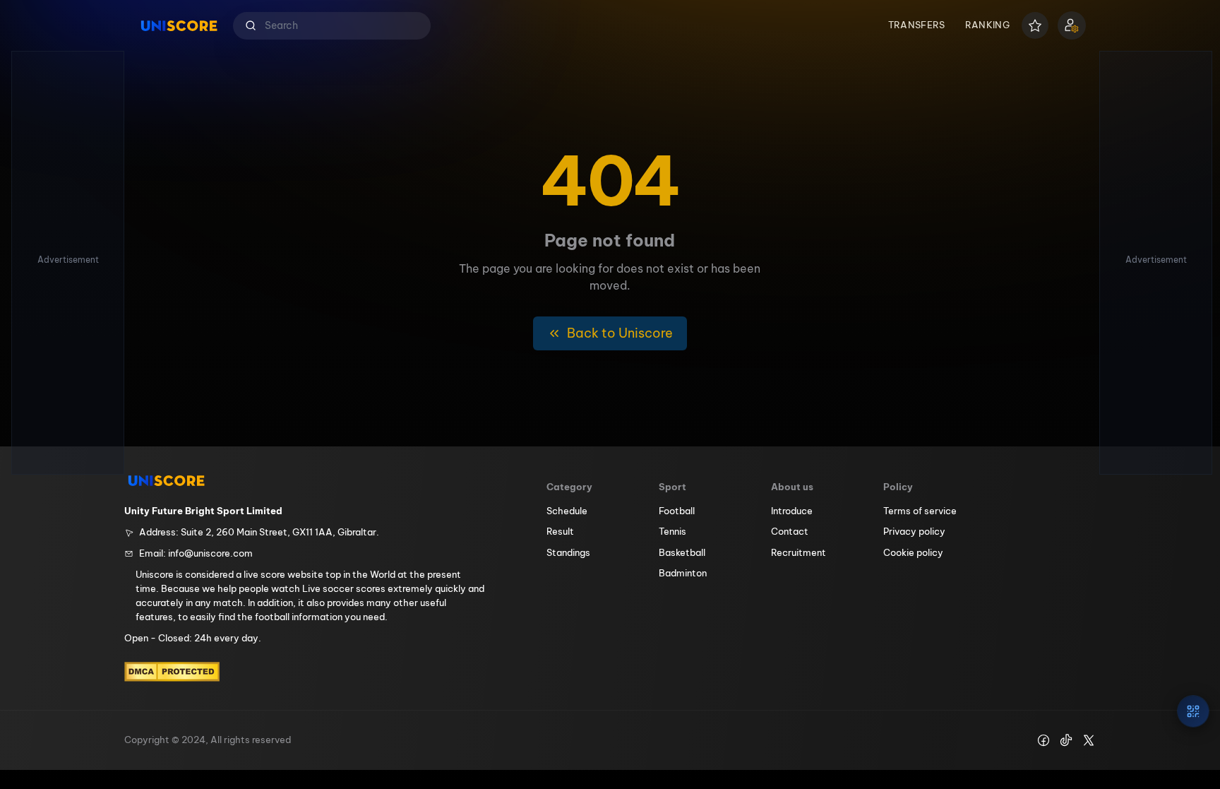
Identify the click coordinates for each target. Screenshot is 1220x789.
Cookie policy (913, 552)
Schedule (566, 510)
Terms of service (920, 510)
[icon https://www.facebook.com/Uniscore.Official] (1043, 740)
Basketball (682, 552)
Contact (789, 531)
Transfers (916, 24)
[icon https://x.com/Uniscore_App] (1089, 740)
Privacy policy (914, 531)
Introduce (792, 510)
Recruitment (798, 552)
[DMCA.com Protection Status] (172, 672)
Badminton (683, 573)
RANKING (987, 24)
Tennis (672, 531)
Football (677, 510)
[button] (332, 26)
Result (560, 531)
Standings (568, 552)
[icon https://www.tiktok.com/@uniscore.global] (1066, 740)
